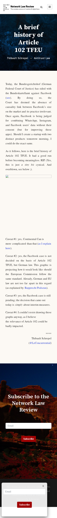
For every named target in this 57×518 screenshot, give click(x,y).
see (8, 97)
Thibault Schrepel (17, 58)
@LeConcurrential (40, 343)
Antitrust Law (42, 58)
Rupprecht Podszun (36, 288)
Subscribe (28, 438)
